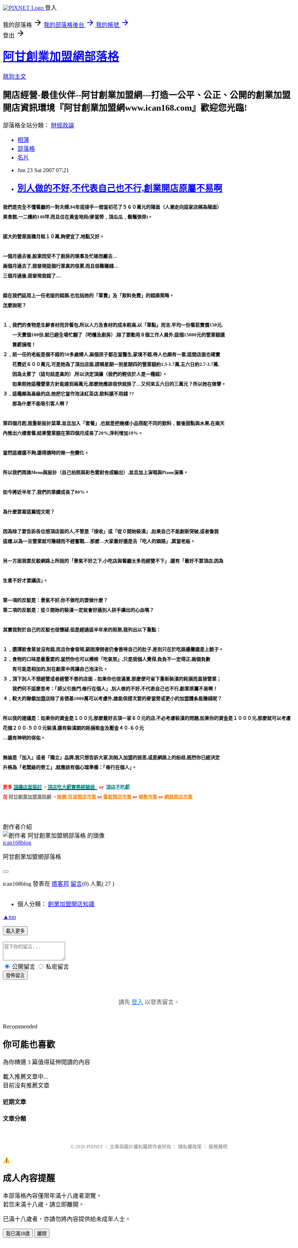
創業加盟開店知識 (71, 904)
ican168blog (17, 843)
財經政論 (62, 125)
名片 (23, 157)
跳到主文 (14, 77)
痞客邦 (60, 884)
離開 (42, 1233)
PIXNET (94, 1146)
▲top (9, 917)
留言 (76, 884)
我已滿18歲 (18, 1233)
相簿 (23, 140)
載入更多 (15, 931)
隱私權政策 (190, 1146)
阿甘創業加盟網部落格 (61, 56)
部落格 (26, 149)
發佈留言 (15, 975)
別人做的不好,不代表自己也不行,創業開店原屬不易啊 (119, 188)
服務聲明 (218, 1146)
